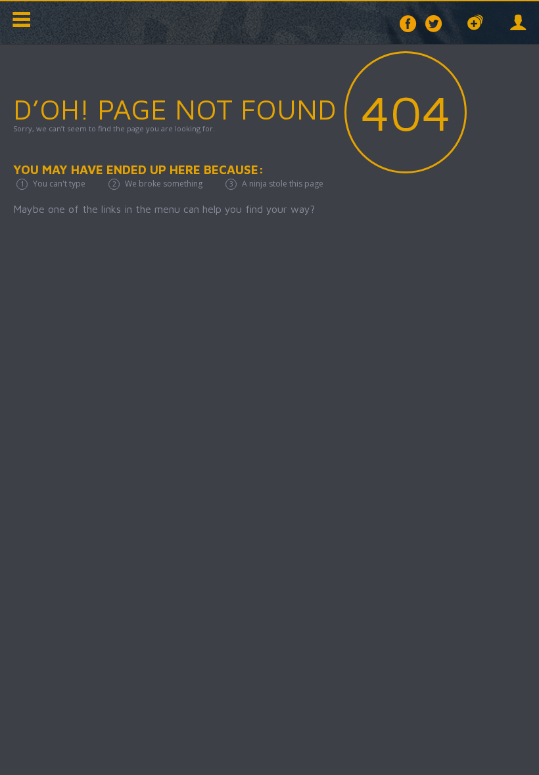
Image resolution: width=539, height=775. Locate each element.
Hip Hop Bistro (98, 22)
